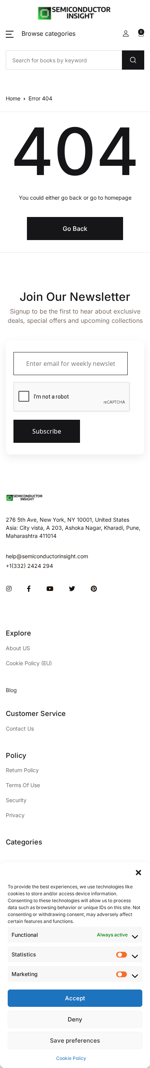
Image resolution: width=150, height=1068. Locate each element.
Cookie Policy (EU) (29, 663)
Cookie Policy (71, 1058)
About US (18, 648)
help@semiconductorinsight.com (47, 556)
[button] (138, 872)
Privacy (15, 815)
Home (13, 98)
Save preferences (75, 1040)
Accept (75, 998)
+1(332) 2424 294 (29, 565)
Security (16, 800)
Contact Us (20, 728)
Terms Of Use (23, 785)
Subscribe (46, 431)
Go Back (75, 228)
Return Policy (22, 770)
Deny (75, 1019)
